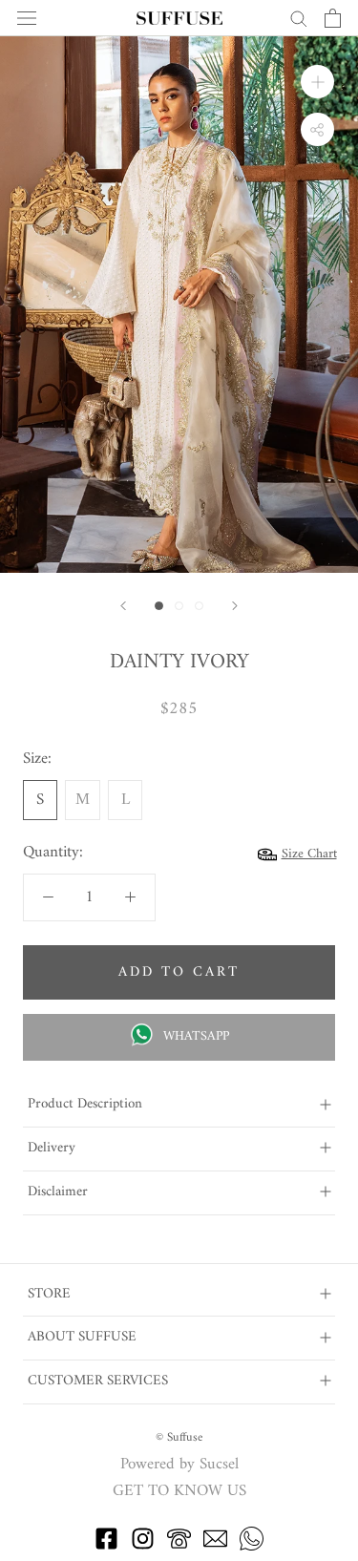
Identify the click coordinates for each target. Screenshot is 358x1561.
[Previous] (123, 605)
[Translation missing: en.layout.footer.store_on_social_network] (106, 1546)
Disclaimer (58, 1192)
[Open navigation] (26, 19)
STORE (49, 1294)
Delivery (51, 1148)
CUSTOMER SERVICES (98, 1381)
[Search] (298, 18)
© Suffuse (179, 1437)
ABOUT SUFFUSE (82, 1337)
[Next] (235, 605)
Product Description (85, 1104)
